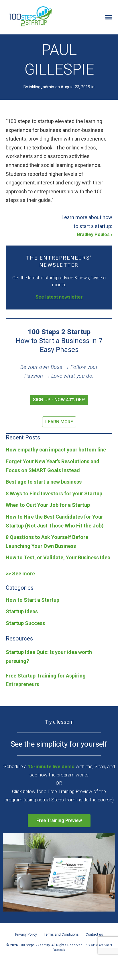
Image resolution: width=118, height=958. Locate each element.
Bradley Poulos (93, 234)
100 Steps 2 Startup (30, 15)
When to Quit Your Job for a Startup (48, 505)
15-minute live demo (51, 766)
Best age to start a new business (44, 482)
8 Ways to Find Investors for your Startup (54, 493)
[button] (59, 400)
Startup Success (25, 623)
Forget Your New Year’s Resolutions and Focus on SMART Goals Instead (52, 465)
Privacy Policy (26, 934)
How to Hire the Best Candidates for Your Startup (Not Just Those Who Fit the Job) (55, 521)
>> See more (20, 573)
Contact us (94, 934)
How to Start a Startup (32, 600)
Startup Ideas (22, 611)
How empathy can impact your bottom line (56, 450)
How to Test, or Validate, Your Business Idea (58, 557)
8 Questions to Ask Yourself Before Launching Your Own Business (47, 541)
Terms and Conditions (61, 934)
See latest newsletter (59, 297)
